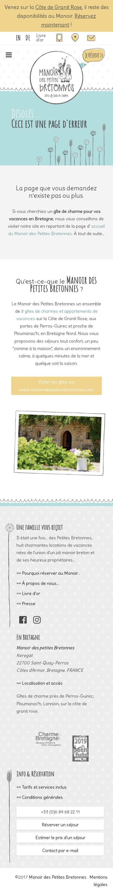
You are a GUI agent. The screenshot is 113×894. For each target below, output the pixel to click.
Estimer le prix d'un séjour (60, 837)
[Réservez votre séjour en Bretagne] (91, 66)
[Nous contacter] (91, 40)
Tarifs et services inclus (44, 787)
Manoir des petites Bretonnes (45, 647)
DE (28, 37)
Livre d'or (41, 38)
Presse (28, 603)
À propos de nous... (40, 583)
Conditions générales (42, 797)
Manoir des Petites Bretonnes (57, 877)
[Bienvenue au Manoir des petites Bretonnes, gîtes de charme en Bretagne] (56, 103)
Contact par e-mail (60, 850)
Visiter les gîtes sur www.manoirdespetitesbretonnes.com (56, 385)
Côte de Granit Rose (58, 7)
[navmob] (8, 56)
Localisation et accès (42, 683)
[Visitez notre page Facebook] (23, 621)
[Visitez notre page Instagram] (37, 621)
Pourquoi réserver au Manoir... (51, 573)
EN (18, 37)
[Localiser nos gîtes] (75, 40)
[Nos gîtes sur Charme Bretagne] (48, 760)
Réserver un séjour (60, 824)
